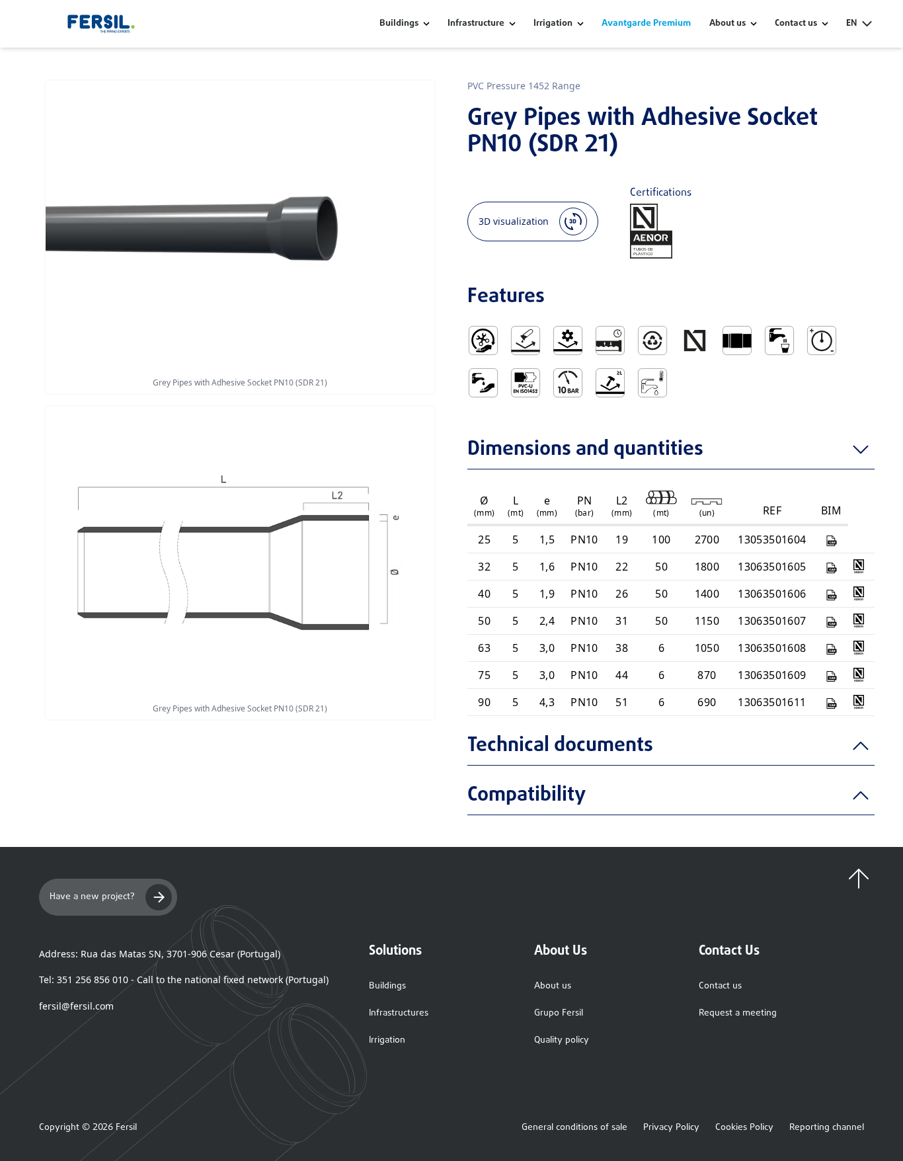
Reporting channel (826, 1128)
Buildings (398, 23)
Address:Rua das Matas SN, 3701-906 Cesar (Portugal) (159, 953)
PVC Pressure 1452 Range (523, 85)
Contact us (720, 986)
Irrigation (552, 23)
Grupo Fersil (558, 1013)
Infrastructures (398, 1013)
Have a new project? (92, 897)
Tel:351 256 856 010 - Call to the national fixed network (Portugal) (184, 979)
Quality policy (561, 1040)
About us (552, 986)
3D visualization (514, 221)
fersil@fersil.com (76, 1006)
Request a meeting (738, 1013)
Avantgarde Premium (646, 23)
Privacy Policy (671, 1128)
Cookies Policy (744, 1128)
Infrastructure (476, 23)
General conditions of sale (574, 1128)
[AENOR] (858, 566)
